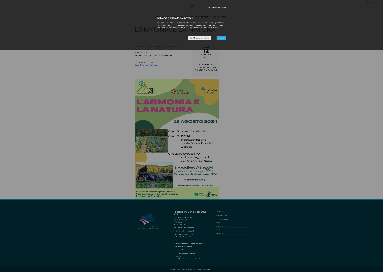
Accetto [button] (221, 38)
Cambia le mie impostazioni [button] (199, 38)
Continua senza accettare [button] (217, 7)
